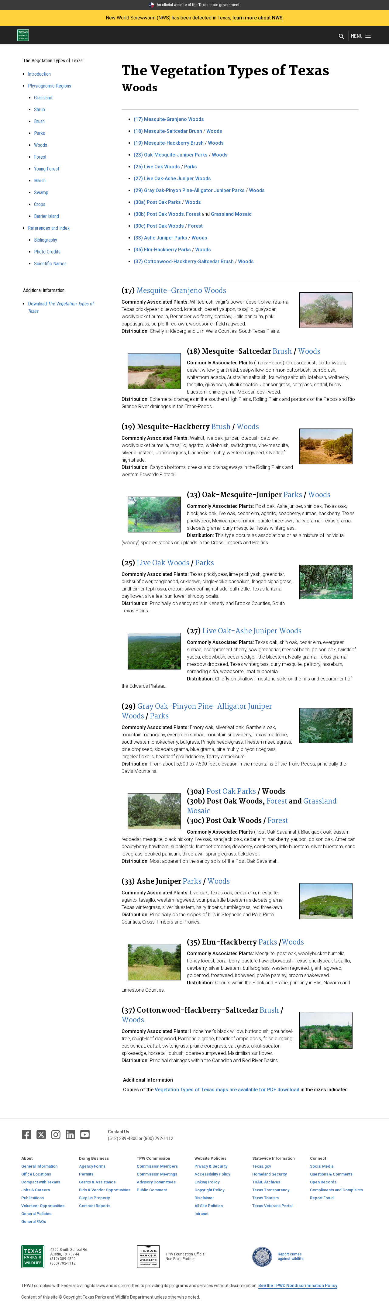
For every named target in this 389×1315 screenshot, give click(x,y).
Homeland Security (269, 1174)
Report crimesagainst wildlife (291, 1256)
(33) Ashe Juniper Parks (160, 238)
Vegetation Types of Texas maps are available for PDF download (227, 1090)
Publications (32, 1198)
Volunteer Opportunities (42, 1205)
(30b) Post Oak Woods (159, 214)
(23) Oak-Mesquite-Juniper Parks (171, 155)
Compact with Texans (40, 1182)
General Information (39, 1166)
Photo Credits (47, 252)
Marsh (40, 181)
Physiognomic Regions (49, 86)
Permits (86, 1174)
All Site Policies (208, 1205)
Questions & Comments (331, 1174)
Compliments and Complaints (336, 1190)
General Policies (36, 1213)
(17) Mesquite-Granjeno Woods (169, 119)
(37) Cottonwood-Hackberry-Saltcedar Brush (184, 261)
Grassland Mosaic (231, 214)
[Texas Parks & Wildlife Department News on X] (41, 1134)
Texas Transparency (270, 1190)
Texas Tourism (265, 1198)
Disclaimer (204, 1198)
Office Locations (36, 1174)
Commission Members (157, 1166)
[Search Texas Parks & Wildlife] (341, 37)
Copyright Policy (209, 1190)
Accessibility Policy (212, 1174)
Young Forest (46, 169)
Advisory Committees (156, 1182)
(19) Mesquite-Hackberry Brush (169, 143)
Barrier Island (46, 216)
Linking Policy (206, 1182)
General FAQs (33, 1221)
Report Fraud (322, 1198)
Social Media (321, 1166)
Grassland (43, 98)
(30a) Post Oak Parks (157, 202)
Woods (40, 145)
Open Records (323, 1182)
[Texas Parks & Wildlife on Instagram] (56, 1134)
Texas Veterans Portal (272, 1205)
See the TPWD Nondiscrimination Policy (297, 1285)
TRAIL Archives (266, 1182)
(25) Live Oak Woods (157, 167)
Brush (39, 121)
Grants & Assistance (97, 1182)
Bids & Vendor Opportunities (104, 1190)
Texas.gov (261, 1166)
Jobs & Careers (35, 1190)
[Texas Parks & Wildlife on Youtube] (85, 1134)
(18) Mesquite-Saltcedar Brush (168, 131)
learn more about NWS (257, 18)
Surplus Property (94, 1198)
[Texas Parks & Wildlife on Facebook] (27, 1134)
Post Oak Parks (231, 791)
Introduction (39, 74)
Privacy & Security (210, 1166)
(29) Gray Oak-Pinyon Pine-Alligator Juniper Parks (189, 190)
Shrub (39, 109)
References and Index (49, 228)
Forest (40, 157)
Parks (39, 133)
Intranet (201, 1213)
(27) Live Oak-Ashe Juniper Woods (172, 178)
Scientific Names (50, 264)
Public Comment (152, 1190)
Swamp (41, 192)
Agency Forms (92, 1166)
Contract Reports (94, 1205)
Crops (39, 204)
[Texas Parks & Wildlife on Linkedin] (71, 1134)
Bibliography (45, 240)
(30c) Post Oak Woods (159, 226)
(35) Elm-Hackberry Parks (162, 250)
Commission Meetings (157, 1174)
